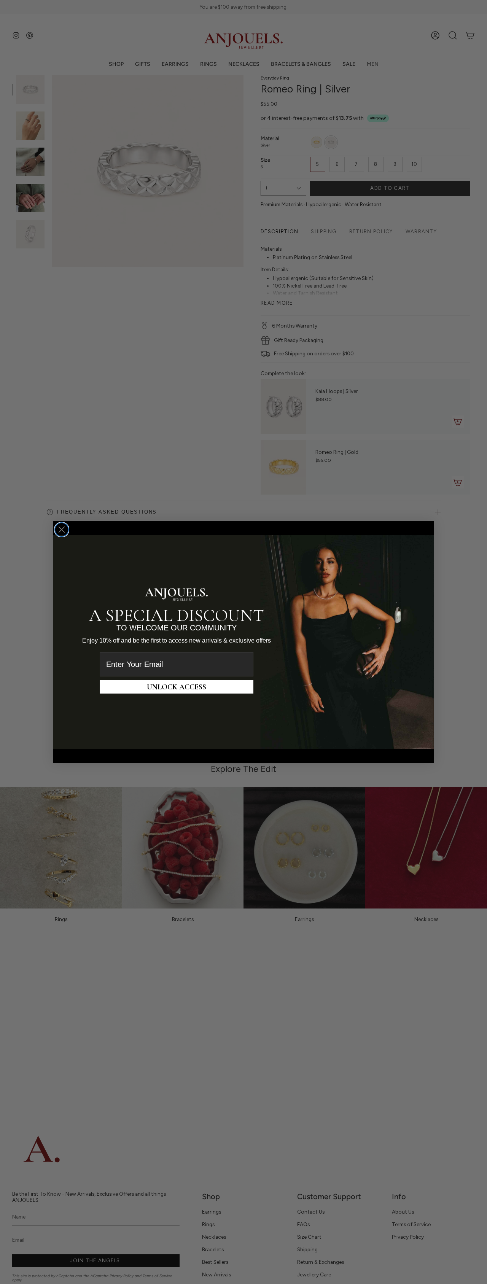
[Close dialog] (61, 529)
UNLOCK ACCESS (176, 686)
